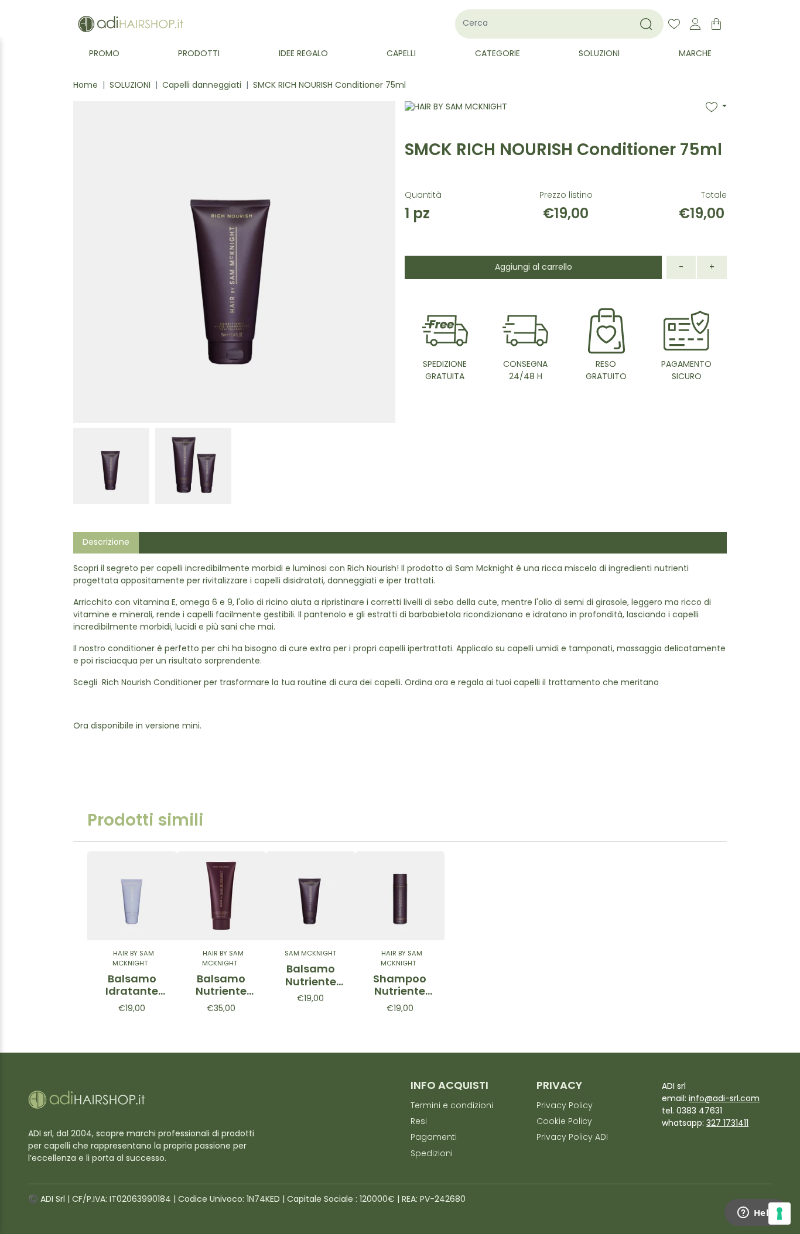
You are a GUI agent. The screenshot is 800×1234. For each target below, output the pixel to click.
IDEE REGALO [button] (303, 54)
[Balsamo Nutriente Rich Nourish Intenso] (221, 896)
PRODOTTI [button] (199, 54)
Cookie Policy (564, 1122)
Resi (419, 1122)
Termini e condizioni (452, 1106)
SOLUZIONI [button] (599, 54)
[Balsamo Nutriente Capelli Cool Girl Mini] (310, 896)
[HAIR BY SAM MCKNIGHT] (456, 121)
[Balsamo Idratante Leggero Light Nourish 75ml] (132, 896)
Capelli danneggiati (201, 85)
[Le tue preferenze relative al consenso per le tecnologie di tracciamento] (779, 1213)
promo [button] (104, 54)
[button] (716, 107)
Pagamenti (434, 1137)
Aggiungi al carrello (533, 267)
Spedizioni (432, 1154)
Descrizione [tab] (106, 542)
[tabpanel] (400, 652)
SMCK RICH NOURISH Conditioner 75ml (329, 85)
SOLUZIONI (130, 85)
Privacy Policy (564, 1106)
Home (85, 85)
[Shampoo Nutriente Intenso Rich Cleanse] (400, 896)
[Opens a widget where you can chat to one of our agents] (756, 1213)
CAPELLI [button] (401, 54)
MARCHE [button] (695, 54)
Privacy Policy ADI (572, 1137)
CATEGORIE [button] (497, 54)
